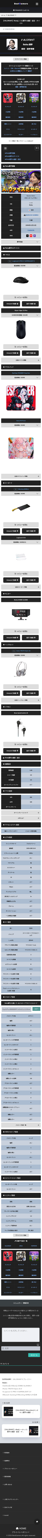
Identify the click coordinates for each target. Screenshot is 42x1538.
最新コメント (7, 124)
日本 (35, 1395)
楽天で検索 (29, 304)
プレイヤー (27, 1379)
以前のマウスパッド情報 (21, 476)
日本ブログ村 (8, 1507)
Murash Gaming (9, 1395)
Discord (17, 68)
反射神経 (21, 124)
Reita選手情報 (10, 153)
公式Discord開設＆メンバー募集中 (21, 71)
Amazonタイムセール (22, 10)
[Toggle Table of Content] (35, 148)
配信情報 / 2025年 (19, 265)
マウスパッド (21, 129)
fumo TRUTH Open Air (23, 651)
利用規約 (6, 1452)
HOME (22, 1528)
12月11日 (6, 1386)
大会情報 (8, 112)
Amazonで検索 (11, 304)
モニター (21, 134)
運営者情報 (7, 1476)
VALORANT (8, 1246)
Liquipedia (31, 230)
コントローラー (8, 134)
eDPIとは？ (21, 818)
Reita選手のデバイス (12, 156)
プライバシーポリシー (10, 1468)
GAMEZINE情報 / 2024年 (20, 315)
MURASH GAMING (32, 215)
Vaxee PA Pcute (21, 420)
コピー (36, 1009)
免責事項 (6, 1460)
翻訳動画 (8, 117)
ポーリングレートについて (21, 812)
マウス (8, 129)
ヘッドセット (34, 134)
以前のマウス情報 (21, 360)
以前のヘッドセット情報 (21, 700)
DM (12, 68)
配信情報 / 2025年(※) (20, 542)
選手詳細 (20, 242)
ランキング (8, 106)
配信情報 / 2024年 (20, 425)
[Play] (21, 181)
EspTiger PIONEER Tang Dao (21, 373)
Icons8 (6, 1515)
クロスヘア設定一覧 (21, 1125)
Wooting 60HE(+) (23, 489)
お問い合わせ (8, 1484)
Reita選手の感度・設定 (13, 159)
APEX (21, 1246)
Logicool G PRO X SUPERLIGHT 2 (23, 261)
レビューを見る (21, 297)
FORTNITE (34, 1246)
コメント (7, 68)
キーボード (34, 129)
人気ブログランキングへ (11, 1499)
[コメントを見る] (37, 1522)
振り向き (34, 124)
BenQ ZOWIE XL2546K (21, 1386)
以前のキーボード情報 (21, 587)
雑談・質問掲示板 (21, 87)
